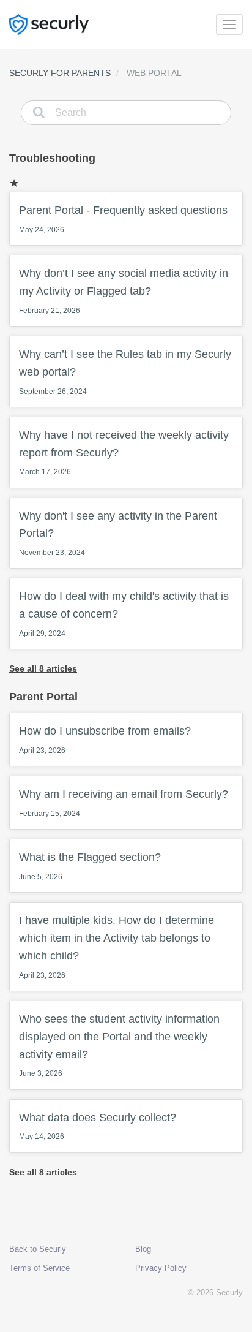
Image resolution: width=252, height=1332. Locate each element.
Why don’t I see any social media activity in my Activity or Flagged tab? (123, 291)
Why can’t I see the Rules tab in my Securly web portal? (125, 372)
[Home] (49, 24)
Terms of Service (39, 1268)
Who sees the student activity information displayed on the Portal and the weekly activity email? (119, 1045)
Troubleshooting (52, 158)
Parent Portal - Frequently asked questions (123, 219)
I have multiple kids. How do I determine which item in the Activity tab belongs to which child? (116, 946)
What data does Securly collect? (97, 1126)
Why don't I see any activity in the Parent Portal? (118, 534)
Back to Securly (37, 1249)
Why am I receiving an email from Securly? (123, 803)
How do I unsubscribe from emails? (105, 740)
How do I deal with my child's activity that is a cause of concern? (124, 614)
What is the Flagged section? (90, 866)
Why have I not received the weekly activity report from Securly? (124, 453)
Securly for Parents (60, 73)
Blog (143, 1249)
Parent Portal (43, 697)
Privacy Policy (161, 1268)
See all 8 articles (43, 668)
